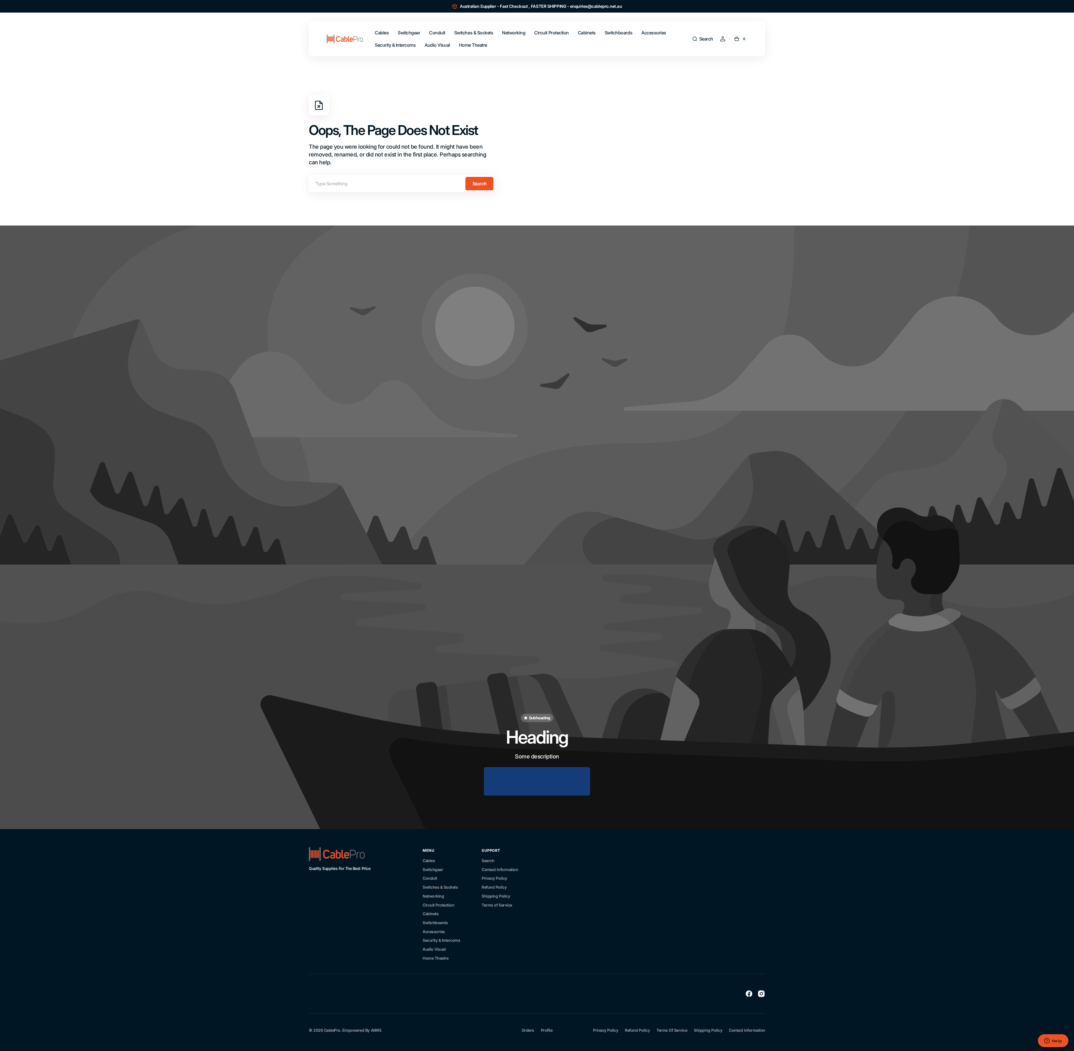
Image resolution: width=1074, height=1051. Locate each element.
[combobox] (402, 183)
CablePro (332, 1030)
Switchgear (433, 869)
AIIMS (376, 1030)
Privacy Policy (494, 878)
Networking (433, 896)
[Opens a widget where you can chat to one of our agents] (1053, 1041)
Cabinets (431, 913)
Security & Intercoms (441, 940)
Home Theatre (435, 958)
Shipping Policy (496, 896)
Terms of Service (497, 905)
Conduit (430, 878)
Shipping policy (708, 1030)
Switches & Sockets (440, 887)
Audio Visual (434, 949)
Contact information (747, 1030)
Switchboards (435, 922)
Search (479, 183)
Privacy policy (605, 1030)
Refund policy (637, 1030)
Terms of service (671, 1030)
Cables (429, 860)
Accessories (434, 931)
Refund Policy (494, 887)
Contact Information (500, 869)
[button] (702, 39)
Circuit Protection (438, 905)
